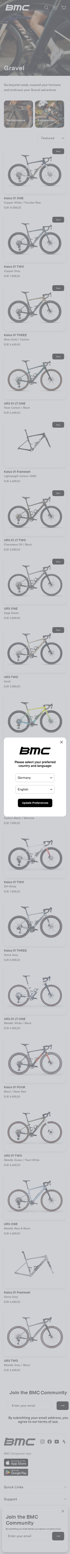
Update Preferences (35, 802)
